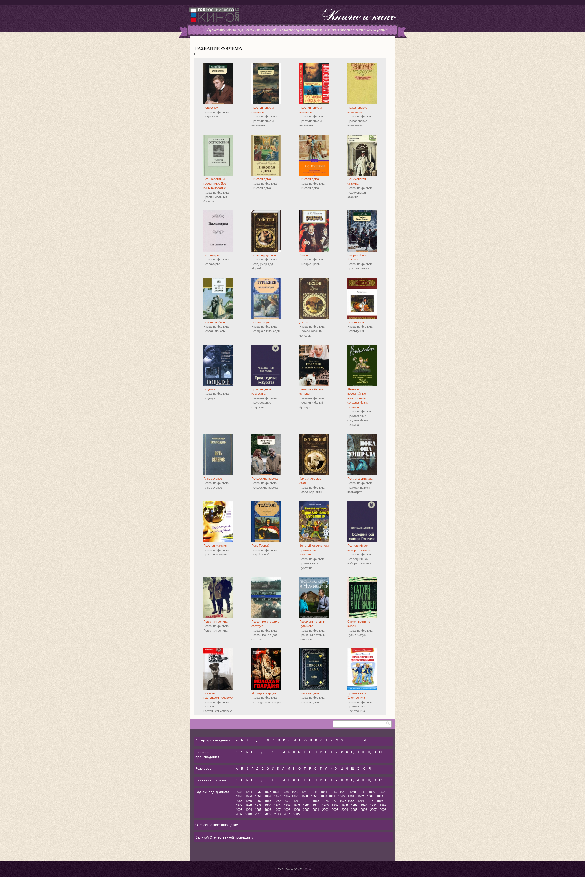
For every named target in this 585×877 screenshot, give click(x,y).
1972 (306, 801)
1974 (360, 801)
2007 (373, 809)
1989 (354, 805)
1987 (335, 805)
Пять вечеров (212, 478)
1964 (380, 796)
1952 (381, 792)
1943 (314, 792)
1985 (316, 805)
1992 (383, 805)
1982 (287, 805)
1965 (239, 801)
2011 (258, 814)
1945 (333, 792)
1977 (239, 805)
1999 (296, 809)
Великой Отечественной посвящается (225, 837)
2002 (325, 809)
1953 (239, 796)
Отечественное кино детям (216, 825)
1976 (380, 801)
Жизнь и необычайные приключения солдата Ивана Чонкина (357, 398)
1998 (287, 809)
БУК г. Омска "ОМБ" (290, 869)
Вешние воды (260, 322)
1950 (372, 792)
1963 (370, 796)
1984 (306, 805)
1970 (287, 801)
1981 (277, 805)
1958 (304, 796)
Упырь (303, 255)
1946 (343, 792)
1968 (268, 801)
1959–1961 (328, 796)
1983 (296, 805)
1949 (362, 792)
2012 (268, 814)
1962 (360, 796)
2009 (239, 814)
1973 (316, 801)
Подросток (210, 107)
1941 (304, 792)
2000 (306, 809)
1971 (296, 801)
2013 (277, 814)
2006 (364, 809)
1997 (277, 809)
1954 (248, 796)
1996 (268, 809)
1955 (258, 796)
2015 (296, 814)
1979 (258, 805)
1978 (248, 805)
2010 (248, 814)
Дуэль (303, 322)
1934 (248, 792)
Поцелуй (209, 389)
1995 (258, 809)
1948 (352, 792)
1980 (268, 805)
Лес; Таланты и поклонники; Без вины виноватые (214, 183)
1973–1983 (347, 801)
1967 (258, 801)
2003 (335, 809)
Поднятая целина (215, 621)
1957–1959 (291, 796)
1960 (341, 796)
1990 (364, 805)
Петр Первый (260, 545)
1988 (344, 805)
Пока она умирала (359, 478)
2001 (316, 809)
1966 (248, 801)
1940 (295, 792)
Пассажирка (211, 255)
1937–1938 (272, 792)
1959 (314, 796)
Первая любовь (214, 322)
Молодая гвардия (263, 693)
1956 (268, 796)
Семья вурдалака (263, 255)
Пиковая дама (261, 179)
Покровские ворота (264, 478)
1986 (325, 805)
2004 (344, 809)
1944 (324, 792)
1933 (239, 792)
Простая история (215, 545)
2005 (354, 809)
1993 (239, 809)
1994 (248, 809)
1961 (351, 796)
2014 (287, 814)
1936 (258, 792)
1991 (373, 805)
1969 (277, 801)
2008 (383, 809)
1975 (370, 801)
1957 (277, 796)
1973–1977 (329, 801)
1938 (285, 792)
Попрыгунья (355, 322)
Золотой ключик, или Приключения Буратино (314, 550)
